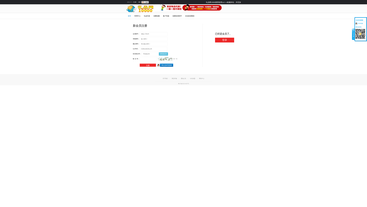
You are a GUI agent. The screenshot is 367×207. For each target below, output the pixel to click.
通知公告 (183, 78)
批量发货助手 (177, 16)
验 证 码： (136, 59)
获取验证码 (163, 54)
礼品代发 (147, 16)
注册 (135, 2)
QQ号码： (136, 49)
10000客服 (360, 23)
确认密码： (136, 44)
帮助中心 (201, 78)
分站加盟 (192, 78)
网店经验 (174, 78)
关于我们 (165, 78)
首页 (129, 16)
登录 (139, 2)
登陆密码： (136, 39)
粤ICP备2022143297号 (183, 83)
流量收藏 (156, 16)
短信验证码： (137, 54)
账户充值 (166, 16)
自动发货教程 (189, 16)
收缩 (353, 34)
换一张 (175, 59)
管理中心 (137, 16)
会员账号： (136, 34)
